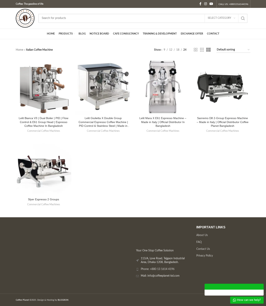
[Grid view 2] (195, 49)
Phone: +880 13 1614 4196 (157, 269)
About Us (202, 235)
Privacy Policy (204, 256)
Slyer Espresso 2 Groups (43, 199)
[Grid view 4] (208, 49)
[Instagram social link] (205, 4)
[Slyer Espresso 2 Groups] (43, 168)
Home (19, 50)
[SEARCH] (242, 18)
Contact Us (203, 249)
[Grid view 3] (202, 49)
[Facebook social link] (200, 4)
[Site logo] (25, 18)
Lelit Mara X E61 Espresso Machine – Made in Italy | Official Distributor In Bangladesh (162, 122)
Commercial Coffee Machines (43, 131)
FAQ (198, 242)
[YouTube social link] (211, 4)
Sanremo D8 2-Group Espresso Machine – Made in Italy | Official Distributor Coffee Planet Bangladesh (222, 122)
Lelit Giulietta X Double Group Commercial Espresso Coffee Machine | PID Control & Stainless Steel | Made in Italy (103, 122)
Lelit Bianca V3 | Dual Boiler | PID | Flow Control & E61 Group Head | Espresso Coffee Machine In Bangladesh (43, 122)
